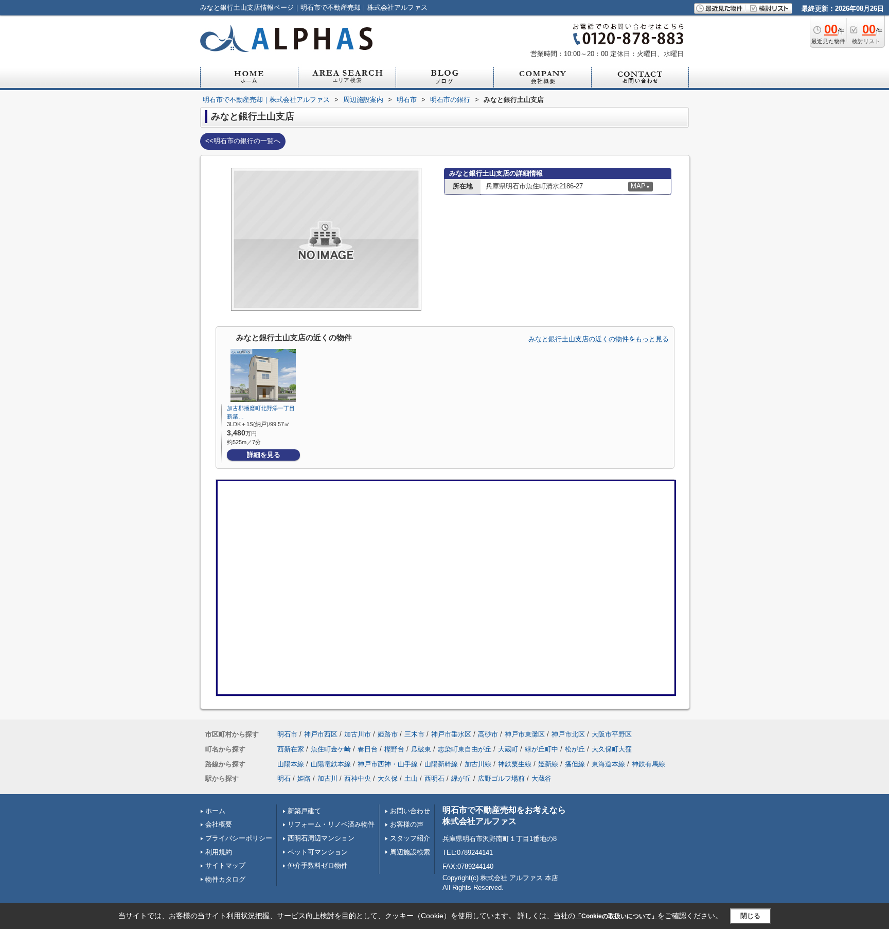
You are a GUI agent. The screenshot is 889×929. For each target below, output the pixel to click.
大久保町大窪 (612, 749)
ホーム (215, 811)
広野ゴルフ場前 (501, 778)
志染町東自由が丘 (464, 749)
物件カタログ (225, 879)
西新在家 (290, 749)
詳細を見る (263, 455)
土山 (411, 778)
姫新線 (548, 764)
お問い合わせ (410, 811)
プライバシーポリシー (238, 838)
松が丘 (575, 749)
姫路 (304, 778)
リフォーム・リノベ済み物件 (331, 824)
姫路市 (388, 734)
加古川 (327, 778)
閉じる (750, 916)
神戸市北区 (568, 734)
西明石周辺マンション (321, 838)
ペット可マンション (318, 852)
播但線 (575, 764)
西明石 (434, 778)
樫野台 (394, 749)
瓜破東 (421, 749)
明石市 (287, 734)
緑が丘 (461, 778)
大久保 (388, 778)
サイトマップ (225, 865)
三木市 (414, 734)
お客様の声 (406, 824)
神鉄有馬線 (648, 764)
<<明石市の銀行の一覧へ (242, 141)
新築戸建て (304, 811)
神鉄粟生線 (514, 764)
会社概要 (218, 824)
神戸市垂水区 (451, 734)
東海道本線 (608, 764)
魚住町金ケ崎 (331, 749)
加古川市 (357, 734)
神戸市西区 (320, 734)
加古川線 (478, 764)
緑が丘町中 (541, 749)
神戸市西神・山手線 (388, 764)
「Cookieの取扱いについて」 (616, 916)
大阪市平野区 (612, 734)
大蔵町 (508, 749)
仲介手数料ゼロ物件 (318, 865)
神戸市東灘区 (525, 734)
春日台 (368, 749)
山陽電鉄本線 (331, 764)
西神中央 (357, 778)
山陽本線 (290, 764)
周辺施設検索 (410, 852)
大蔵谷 (541, 778)
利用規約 (218, 852)
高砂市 (488, 734)
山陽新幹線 (441, 764)
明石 (284, 778)
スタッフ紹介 (410, 838)
